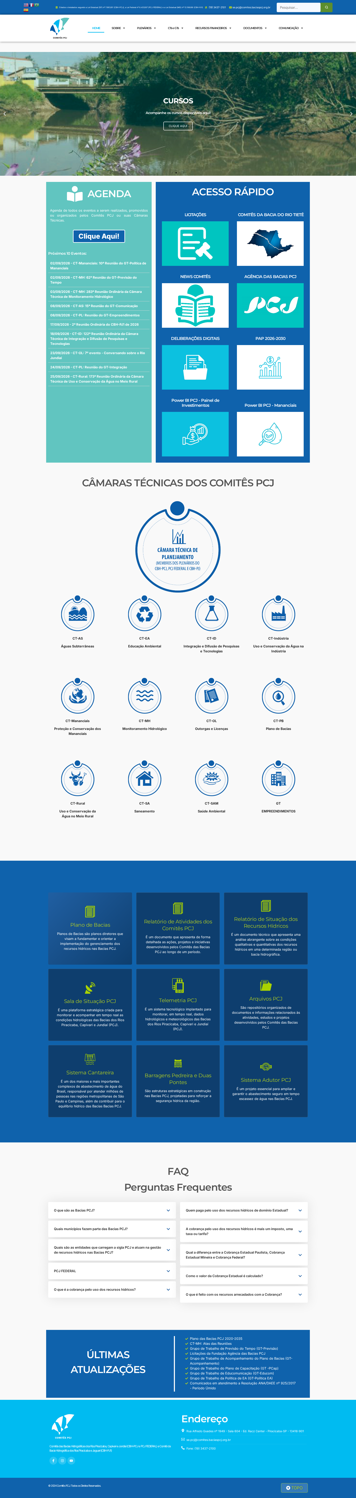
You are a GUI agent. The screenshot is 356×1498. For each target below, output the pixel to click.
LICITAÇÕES (195, 214)
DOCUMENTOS (252, 28)
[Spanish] (26, 10)
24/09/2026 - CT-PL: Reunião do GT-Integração (88, 367)
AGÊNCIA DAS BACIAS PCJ (270, 276)
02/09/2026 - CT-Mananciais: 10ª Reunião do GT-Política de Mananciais (98, 265)
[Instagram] (62, 1461)
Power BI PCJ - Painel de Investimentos (195, 403)
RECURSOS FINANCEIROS (211, 28)
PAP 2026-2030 (270, 338)
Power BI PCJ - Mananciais (270, 405)
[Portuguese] (37, 4)
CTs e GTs (173, 28)
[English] (26, 4)
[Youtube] (71, 1461)
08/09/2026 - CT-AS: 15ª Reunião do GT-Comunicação (94, 306)
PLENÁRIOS (144, 28)
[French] (31, 4)
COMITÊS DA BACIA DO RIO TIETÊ (271, 214)
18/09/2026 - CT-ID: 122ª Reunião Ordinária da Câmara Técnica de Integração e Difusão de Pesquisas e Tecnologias (94, 339)
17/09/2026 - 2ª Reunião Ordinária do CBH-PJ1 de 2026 (94, 324)
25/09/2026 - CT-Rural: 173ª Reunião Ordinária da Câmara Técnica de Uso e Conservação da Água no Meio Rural (97, 378)
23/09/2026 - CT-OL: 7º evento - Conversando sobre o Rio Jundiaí (97, 355)
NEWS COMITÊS (195, 276)
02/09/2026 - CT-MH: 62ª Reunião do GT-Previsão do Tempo (93, 279)
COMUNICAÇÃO (289, 28)
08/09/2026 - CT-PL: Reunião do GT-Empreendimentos (95, 315)
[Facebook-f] (53, 1461)
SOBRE (116, 28)
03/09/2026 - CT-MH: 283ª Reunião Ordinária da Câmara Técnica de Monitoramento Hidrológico (96, 294)
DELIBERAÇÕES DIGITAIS (195, 338)
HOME (96, 28)
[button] (4, 113)
